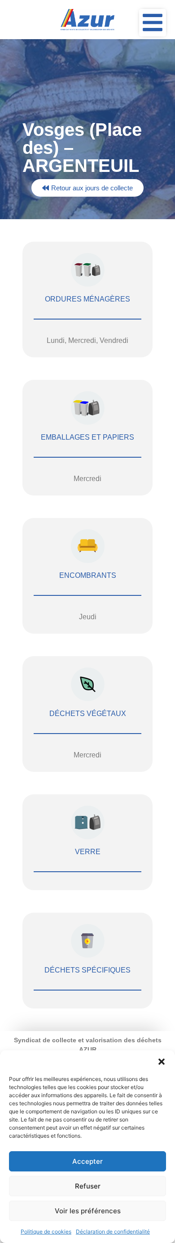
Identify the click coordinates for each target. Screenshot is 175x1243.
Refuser (88, 1186)
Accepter (87, 1161)
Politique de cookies (46, 1231)
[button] (161, 1061)
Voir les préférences (88, 1211)
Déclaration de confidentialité (113, 1231)
